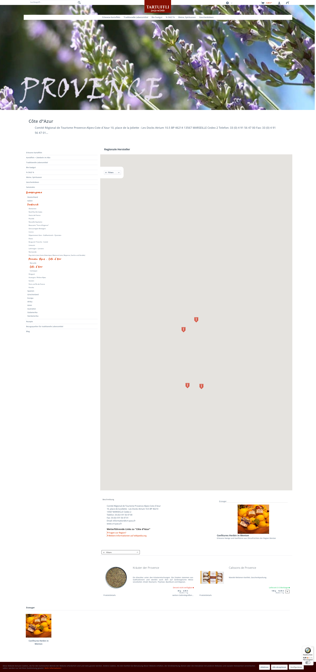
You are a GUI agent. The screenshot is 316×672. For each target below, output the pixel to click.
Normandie (33, 252)
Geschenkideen (32, 182)
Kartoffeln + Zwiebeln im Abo (38, 157)
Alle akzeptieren (279, 667)
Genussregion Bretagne (37, 229)
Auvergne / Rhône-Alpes (37, 277)
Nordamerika (32, 316)
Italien (30, 201)
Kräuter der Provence (146, 568)
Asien (29, 305)
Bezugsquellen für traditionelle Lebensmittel (44, 326)
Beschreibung (108, 499)
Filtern (110, 172)
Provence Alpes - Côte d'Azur (45, 259)
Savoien (31, 281)
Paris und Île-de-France (37, 284)
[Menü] (312, 647)
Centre (31, 232)
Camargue (33, 271)
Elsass (31, 239)
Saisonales (30, 187)
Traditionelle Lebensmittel (37, 162)
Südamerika (32, 312)
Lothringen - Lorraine (36, 249)
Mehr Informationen (53, 668)
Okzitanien (32, 209)
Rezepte (29, 321)
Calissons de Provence (242, 568)
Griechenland (33, 294)
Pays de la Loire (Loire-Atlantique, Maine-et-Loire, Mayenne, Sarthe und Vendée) (57, 255)
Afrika (29, 301)
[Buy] (287, 591)
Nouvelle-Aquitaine (35, 222)
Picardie (31, 219)
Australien (31, 309)
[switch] (307, 662)
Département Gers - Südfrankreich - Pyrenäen (45, 235)
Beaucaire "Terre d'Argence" (39, 225)
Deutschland (32, 197)
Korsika (31, 287)
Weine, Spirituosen (34, 177)
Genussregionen (34, 192)
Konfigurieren (296, 667)
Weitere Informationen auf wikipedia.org (127, 535)
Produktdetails (109, 595)
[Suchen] (79, 2)
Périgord (32, 274)
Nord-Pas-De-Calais (35, 212)
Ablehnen (264, 667)
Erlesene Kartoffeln (34, 152)
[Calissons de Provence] (212, 579)
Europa (30, 298)
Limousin (32, 245)
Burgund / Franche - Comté (38, 242)
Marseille (33, 263)
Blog (28, 331)
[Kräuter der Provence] (116, 579)
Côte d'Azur (36, 267)
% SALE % (30, 172)
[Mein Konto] (280, 3)
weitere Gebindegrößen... (183, 595)
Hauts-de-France (34, 215)
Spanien (30, 291)
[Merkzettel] (288, 3)
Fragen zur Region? (117, 532)
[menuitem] (288, 3)
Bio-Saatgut (31, 167)
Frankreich (33, 204)
